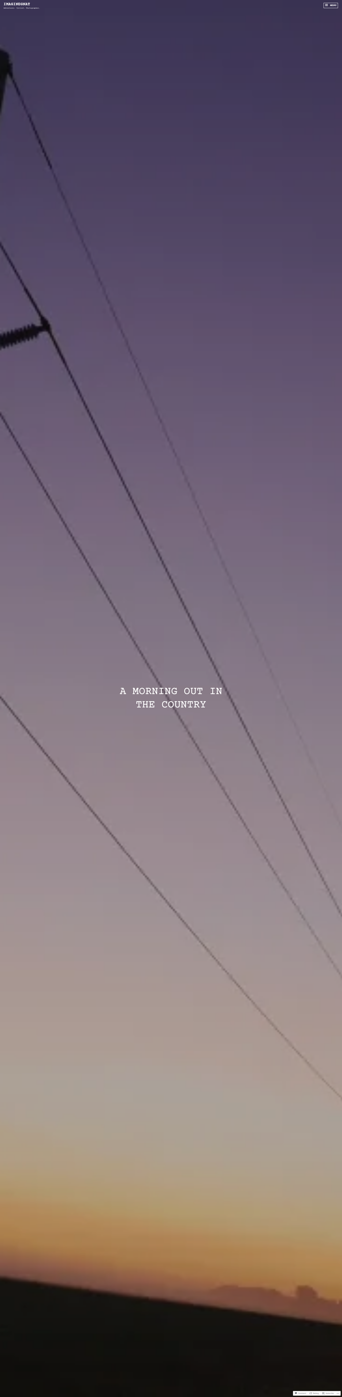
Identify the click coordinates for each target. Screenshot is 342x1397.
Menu (332, 5)
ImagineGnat (17, 4)
